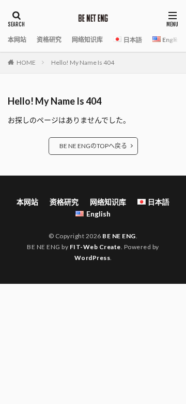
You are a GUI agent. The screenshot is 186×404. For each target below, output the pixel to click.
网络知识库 (87, 40)
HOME (26, 62)
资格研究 (49, 40)
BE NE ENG (119, 236)
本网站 (17, 40)
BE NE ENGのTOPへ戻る (93, 146)
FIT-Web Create (95, 247)
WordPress (92, 258)
